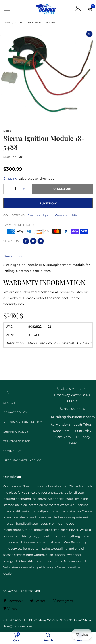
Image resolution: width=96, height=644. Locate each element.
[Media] (89, 34)
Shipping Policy (15, 431)
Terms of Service (16, 441)
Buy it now (48, 203)
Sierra (7, 130)
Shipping (10, 179)
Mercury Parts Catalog (22, 460)
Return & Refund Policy (22, 422)
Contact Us (12, 450)
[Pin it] (40, 241)
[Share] (26, 241)
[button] (7, 189)
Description (12, 256)
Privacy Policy (15, 412)
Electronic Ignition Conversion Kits (52, 215)
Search (9, 402)
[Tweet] (33, 241)
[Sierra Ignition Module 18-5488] (48, 75)
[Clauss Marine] (46, 9)
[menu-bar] (9, 9)
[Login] (78, 9)
